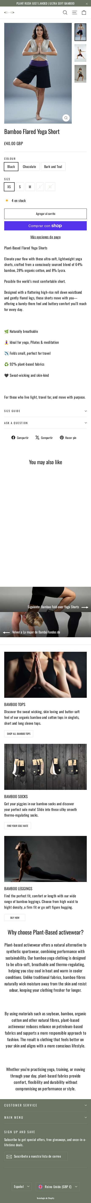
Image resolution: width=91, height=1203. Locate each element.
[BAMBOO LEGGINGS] (45, 859)
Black (11, 166)
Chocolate (29, 166)
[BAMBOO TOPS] (45, 675)
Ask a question (16, 423)
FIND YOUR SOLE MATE (17, 826)
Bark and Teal (53, 166)
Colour (10, 158)
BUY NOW (14, 917)
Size (7, 179)
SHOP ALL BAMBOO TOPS (18, 733)
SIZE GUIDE (12, 411)
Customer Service (20, 1105)
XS (9, 186)
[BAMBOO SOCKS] (45, 767)
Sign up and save (19, 1131)
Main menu (13, 1117)
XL (50, 186)
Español (19, 1186)
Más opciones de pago (45, 236)
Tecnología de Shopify (45, 1198)
